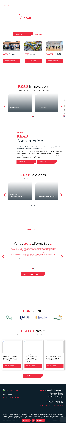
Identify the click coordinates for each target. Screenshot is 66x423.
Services (26, 5)
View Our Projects (30, 274)
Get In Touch (30, 229)
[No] (64, 417)
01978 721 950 (55, 402)
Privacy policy (40, 420)
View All (28, 376)
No (33, 420)
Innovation (43, 5)
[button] (32, 116)
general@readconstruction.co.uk (51, 405)
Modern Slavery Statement (12, 397)
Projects (34, 5)
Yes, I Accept (26, 420)
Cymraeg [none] (64, 101)
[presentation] (4, 106)
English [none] (64, 111)
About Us (22, 161)
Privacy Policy (7, 394)
